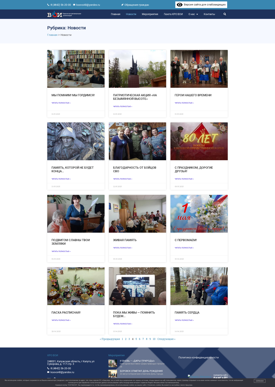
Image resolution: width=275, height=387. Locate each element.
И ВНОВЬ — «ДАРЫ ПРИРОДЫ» (137, 361)
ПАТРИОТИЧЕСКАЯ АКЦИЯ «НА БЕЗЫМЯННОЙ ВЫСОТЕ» (135, 97)
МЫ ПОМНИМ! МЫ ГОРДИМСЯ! (73, 95)
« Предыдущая (110, 339)
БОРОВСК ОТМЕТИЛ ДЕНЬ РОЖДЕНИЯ (141, 371)
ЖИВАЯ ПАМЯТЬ (125, 240)
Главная (115, 14)
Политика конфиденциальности (198, 357)
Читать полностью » (61, 103)
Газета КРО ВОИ (173, 14)
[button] (225, 14)
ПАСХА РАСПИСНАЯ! (66, 312)
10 (154, 339)
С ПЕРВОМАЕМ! (186, 240)
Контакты (209, 14)
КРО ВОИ (52, 355)
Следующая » (166, 339)
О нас (191, 14)
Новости (131, 14)
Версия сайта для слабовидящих (204, 4)
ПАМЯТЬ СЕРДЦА (187, 312)
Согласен (260, 381)
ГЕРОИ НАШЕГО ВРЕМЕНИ (193, 95)
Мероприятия (150, 14)
